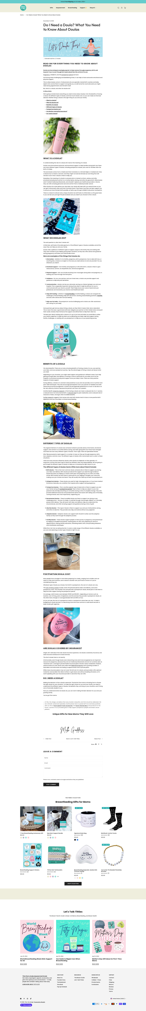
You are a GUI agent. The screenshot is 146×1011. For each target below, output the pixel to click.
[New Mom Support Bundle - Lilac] (50, 838)
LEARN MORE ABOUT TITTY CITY (31, 984)
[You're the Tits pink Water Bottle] (61, 135)
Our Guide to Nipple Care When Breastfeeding (68, 960)
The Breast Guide (79, 977)
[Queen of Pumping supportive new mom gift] (61, 625)
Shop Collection (73, 883)
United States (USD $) (119, 998)
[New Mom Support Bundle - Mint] (53, 838)
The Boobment (61, 982)
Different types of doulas (54, 107)
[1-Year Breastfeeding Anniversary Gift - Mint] (26, 838)
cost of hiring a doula (52, 588)
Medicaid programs (77, 665)
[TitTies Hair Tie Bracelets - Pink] (50, 876)
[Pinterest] (24, 999)
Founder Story (61, 980)
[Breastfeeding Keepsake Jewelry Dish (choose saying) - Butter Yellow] (80, 878)
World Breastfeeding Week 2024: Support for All (36, 960)
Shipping (111, 982)
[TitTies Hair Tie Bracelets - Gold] (48, 876)
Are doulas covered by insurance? (56, 111)
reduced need (72, 393)
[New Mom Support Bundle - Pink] (55, 838)
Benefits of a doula (52, 105)
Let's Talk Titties (79, 980)
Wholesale (95, 977)
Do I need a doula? (52, 113)
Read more (23, 964)
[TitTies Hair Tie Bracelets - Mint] (55, 876)
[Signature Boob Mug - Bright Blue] (77, 840)
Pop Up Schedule (62, 987)
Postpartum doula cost (53, 109)
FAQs (110, 980)
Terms (111, 991)
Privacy (111, 989)
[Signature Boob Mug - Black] (75, 840)
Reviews (111, 987)
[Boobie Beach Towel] (61, 420)
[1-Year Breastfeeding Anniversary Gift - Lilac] (23, 838)
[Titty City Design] (23, 8)
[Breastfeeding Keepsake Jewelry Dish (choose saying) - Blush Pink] (77, 878)
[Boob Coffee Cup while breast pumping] (61, 551)
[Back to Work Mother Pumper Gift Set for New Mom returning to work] (61, 216)
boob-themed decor (82, 705)
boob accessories (67, 705)
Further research (48, 397)
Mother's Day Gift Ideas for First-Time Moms (107, 960)
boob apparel (58, 705)
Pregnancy (46, 75)
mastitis (99, 295)
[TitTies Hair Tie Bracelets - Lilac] (53, 876)
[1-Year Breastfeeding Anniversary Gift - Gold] (21, 838)
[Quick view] (42, 829)
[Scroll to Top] (143, 1002)
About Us (59, 977)
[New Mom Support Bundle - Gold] (48, 838)
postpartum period (67, 75)
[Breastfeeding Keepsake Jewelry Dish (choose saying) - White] (75, 878)
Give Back (60, 984)
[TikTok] (30, 998)
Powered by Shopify (39, 1002)
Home (22, 15)
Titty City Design (29, 1002)
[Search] (118, 7)
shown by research (58, 391)
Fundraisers (95, 984)
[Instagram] (27, 999)
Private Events (96, 982)
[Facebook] (20, 999)
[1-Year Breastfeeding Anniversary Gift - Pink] (28, 838)
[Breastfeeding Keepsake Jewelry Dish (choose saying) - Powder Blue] (82, 878)
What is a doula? (51, 100)
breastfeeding (69, 294)
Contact (111, 977)
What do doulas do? (52, 102)
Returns (111, 984)
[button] (125, 7)
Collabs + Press (96, 980)
